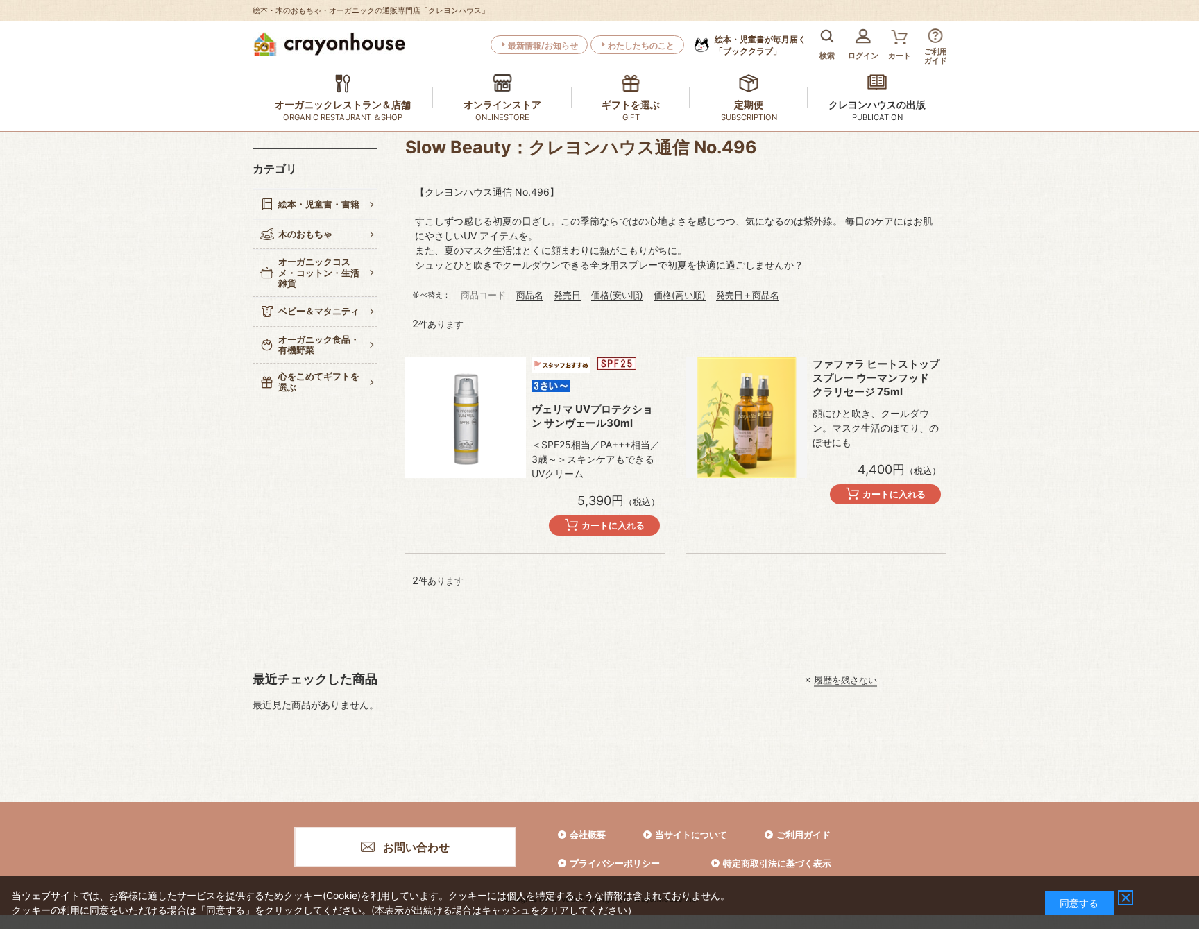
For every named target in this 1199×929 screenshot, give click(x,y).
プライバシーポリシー (615, 863)
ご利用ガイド (803, 834)
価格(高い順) (680, 294)
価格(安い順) (617, 294)
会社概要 (588, 834)
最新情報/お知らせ (543, 45)
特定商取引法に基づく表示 (777, 863)
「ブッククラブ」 (760, 45)
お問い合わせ (416, 847)
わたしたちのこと (641, 45)
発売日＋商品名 (747, 294)
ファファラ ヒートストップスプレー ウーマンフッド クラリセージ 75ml (876, 377)
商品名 (529, 294)
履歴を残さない (845, 679)
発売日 (567, 294)
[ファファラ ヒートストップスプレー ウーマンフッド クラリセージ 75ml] (746, 417)
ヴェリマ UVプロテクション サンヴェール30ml (592, 415)
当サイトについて (691, 834)
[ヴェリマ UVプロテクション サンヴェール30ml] (465, 417)
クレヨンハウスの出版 (877, 104)
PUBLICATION (877, 117)
